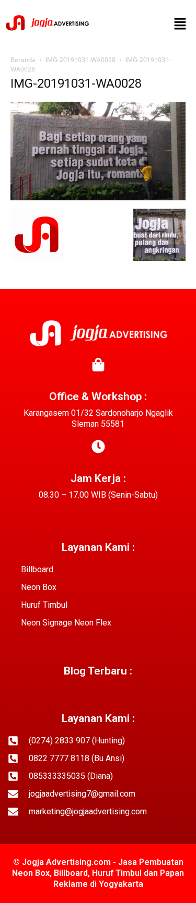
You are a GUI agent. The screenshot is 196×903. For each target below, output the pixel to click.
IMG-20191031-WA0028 (80, 59)
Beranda (23, 59)
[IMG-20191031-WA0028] (98, 198)
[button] (180, 24)
